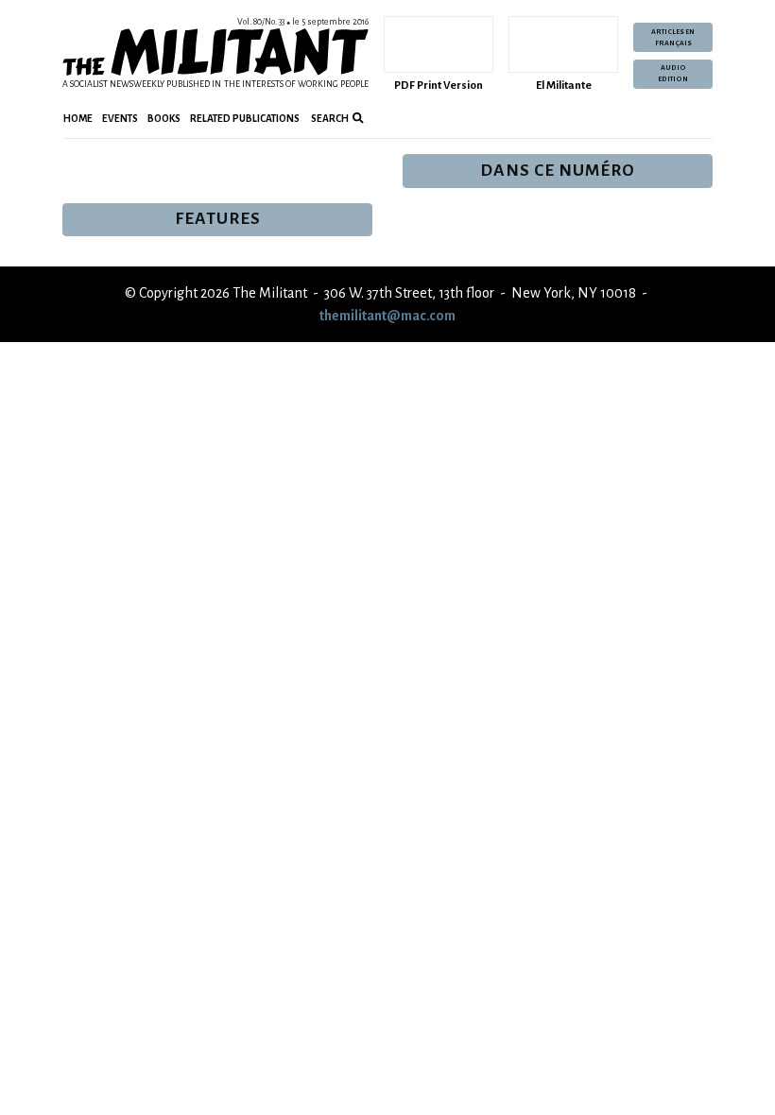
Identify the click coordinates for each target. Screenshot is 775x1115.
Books (164, 118)
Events (120, 118)
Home (78, 118)
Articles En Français (673, 37)
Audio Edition (673, 73)
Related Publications (245, 118)
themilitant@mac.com (387, 315)
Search (329, 118)
